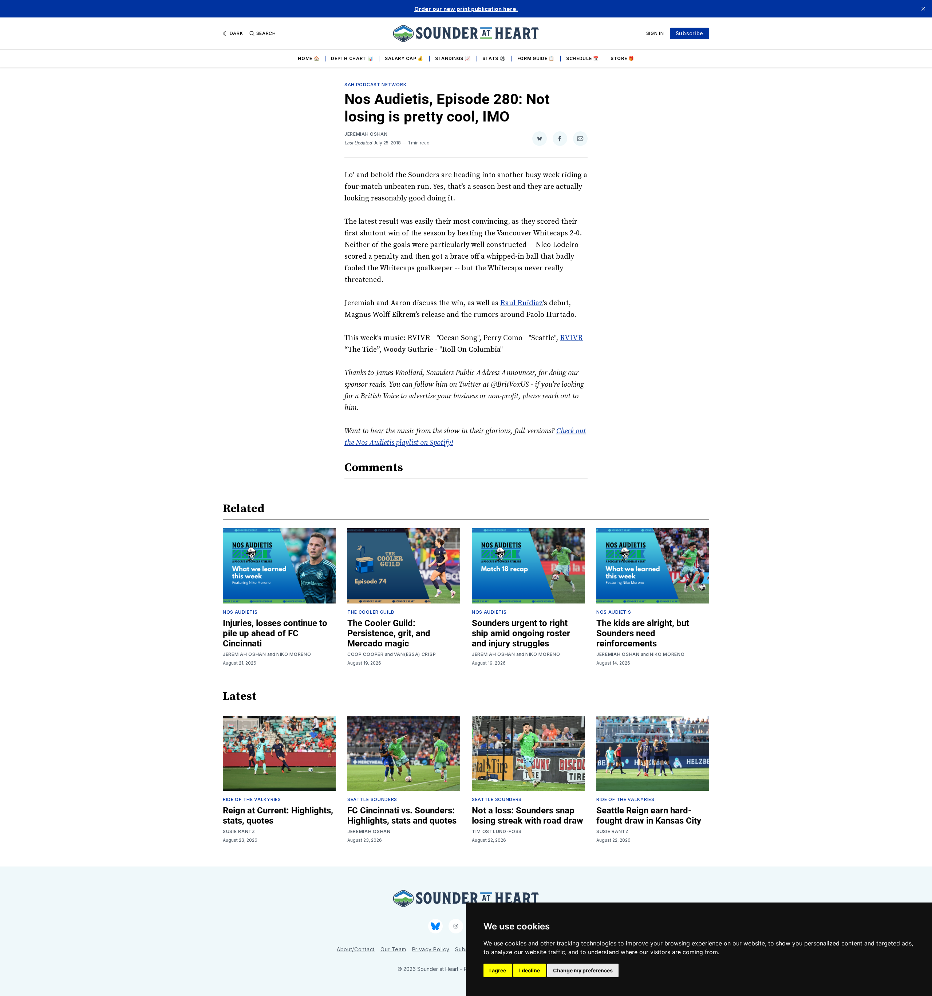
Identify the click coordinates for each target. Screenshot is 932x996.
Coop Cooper (365, 654)
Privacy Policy (431, 949)
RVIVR (571, 338)
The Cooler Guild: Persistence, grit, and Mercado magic (388, 633)
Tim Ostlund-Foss (497, 831)
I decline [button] (529, 970)
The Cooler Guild (371, 612)
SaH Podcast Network (375, 84)
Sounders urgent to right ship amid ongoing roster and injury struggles (521, 633)
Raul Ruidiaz (521, 303)
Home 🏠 (308, 58)
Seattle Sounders (372, 799)
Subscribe (689, 33)
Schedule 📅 (582, 58)
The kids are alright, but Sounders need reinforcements (642, 633)
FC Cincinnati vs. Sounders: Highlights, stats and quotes (402, 815)
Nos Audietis (240, 612)
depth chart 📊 (352, 58)
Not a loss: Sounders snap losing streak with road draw (527, 815)
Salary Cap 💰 (404, 58)
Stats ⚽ (494, 58)
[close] (923, 9)
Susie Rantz (239, 831)
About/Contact (356, 949)
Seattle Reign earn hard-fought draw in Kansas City (648, 815)
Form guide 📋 (535, 58)
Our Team (393, 949)
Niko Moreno (293, 654)
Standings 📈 (453, 58)
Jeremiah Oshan (366, 134)
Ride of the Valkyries (252, 799)
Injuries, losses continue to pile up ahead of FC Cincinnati (275, 633)
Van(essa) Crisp (415, 654)
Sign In (655, 33)
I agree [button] (497, 970)
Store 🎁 (622, 58)
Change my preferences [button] (583, 970)
